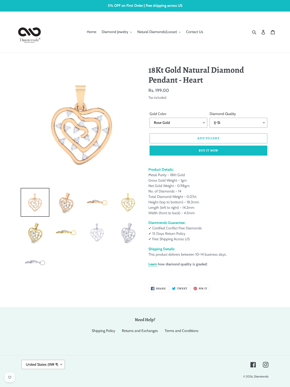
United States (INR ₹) (42, 364)
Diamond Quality (223, 114)
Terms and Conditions (181, 331)
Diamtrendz (261, 376)
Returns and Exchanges (140, 331)
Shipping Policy (103, 331)
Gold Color (158, 114)
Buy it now (208, 150)
